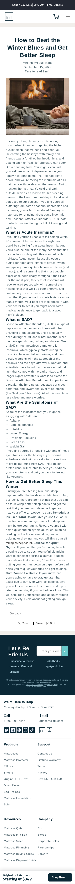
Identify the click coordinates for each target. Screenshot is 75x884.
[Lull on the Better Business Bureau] (49, 730)
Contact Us (45, 753)
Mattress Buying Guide (19, 853)
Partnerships (46, 847)
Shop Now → (60, 877)
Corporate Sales (48, 840)
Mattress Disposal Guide (20, 860)
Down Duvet (12, 785)
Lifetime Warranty (49, 759)
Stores (42, 834)
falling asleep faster (19, 543)
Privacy (42, 772)
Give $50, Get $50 (50, 778)
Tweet (25, 623)
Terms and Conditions (34, 685)
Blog (40, 828)
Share (39, 623)
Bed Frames (12, 791)
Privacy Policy (52, 685)
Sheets (8, 772)
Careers (43, 853)
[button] (68, 16)
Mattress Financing (16, 847)
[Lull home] (42, 730)
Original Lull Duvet (16, 778)
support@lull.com (51, 720)
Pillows (8, 766)
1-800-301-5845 (14, 720)
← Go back (13, 613)
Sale (7, 804)
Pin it (53, 623)
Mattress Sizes (13, 840)
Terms (42, 766)
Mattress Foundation (17, 798)
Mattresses (11, 753)
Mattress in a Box (15, 834)
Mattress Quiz (13, 828)
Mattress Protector (16, 759)
